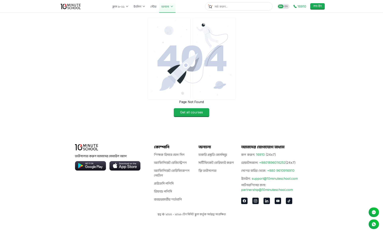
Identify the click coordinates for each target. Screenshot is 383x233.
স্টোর (153, 6)
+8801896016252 (272, 163)
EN (286, 6)
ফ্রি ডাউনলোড (207, 171)
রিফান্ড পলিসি (163, 191)
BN (280, 6)
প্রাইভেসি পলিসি (164, 183)
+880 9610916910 (280, 171)
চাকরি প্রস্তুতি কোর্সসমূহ (212, 155)
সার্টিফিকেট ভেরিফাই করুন (216, 163)
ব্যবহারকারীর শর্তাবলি (168, 199)
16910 (260, 155)
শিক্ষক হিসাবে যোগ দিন (169, 155)
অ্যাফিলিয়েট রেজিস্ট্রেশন (170, 163)
